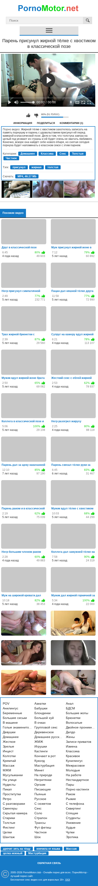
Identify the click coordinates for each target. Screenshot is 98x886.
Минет (39, 770)
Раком (70, 794)
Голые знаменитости (18, 727)
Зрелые (8, 746)
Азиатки (40, 703)
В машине (10, 722)
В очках (40, 722)
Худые (70, 827)
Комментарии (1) (71, 123)
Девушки (9, 732)
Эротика (72, 837)
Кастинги (41, 751)
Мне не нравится (36, 115)
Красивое (73, 756)
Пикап (7, 789)
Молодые (73, 770)
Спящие (72, 813)
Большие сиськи (15, 718)
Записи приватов (78, 741)
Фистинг (9, 827)
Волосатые (74, 722)
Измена (71, 746)
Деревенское (44, 732)
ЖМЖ (38, 741)
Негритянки (43, 780)
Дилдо (70, 732)
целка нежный (12, 853)
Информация (22, 123)
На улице (10, 780)
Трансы (40, 822)
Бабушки (40, 708)
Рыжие (71, 799)
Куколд (39, 761)
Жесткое (9, 741)
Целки (7, 832)
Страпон (40, 818)
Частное (11, 158)
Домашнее (28, 153)
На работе (73, 775)
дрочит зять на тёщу (17, 848)
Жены (70, 737)
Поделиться (46, 123)
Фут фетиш (42, 827)
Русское (40, 799)
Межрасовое (75, 765)
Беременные (12, 713)
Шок (37, 837)
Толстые (78, 153)
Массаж (8, 765)
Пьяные (40, 794)
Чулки (70, 832)
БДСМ (70, 708)
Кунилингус (74, 761)
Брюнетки (73, 718)
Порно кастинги (77, 789)
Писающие (42, 789)
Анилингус (10, 708)
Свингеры (10, 808)
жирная (36, 167)
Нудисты (9, 784)
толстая (52, 167)
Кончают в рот (45, 756)
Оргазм (39, 784)
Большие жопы (77, 713)
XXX (67, 879)
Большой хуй (44, 718)
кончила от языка (48, 848)
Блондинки (42, 713)
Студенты (73, 818)
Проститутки (12, 794)
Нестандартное (77, 780)
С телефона (75, 803)
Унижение (73, 822)
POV (6, 703)
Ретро (7, 799)
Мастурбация (44, 765)
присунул (19, 167)
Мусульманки (13, 775)
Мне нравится (28, 115)
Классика (47, 153)
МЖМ (7, 770)
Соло (38, 813)
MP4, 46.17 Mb (27, 176)
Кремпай (9, 761)
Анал (69, 703)
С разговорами (14, 803)
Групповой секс (45, 727)
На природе (43, 775)
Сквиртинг (73, 808)
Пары (70, 784)
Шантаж (9, 837)
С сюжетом (42, 803)
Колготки (9, 756)
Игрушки (40, 746)
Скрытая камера (15, 813)
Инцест (8, 751)
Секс (62, 153)
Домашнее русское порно (53, 737)
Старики (9, 818)
